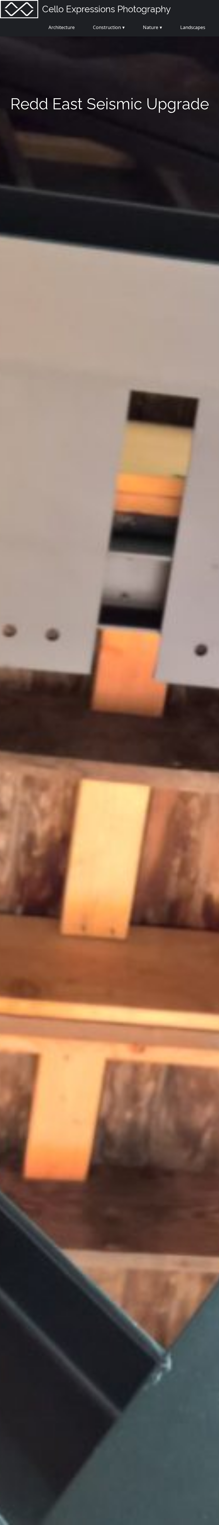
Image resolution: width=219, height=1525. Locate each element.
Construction (107, 27)
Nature (150, 27)
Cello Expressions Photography (106, 9)
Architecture (61, 27)
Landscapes (192, 27)
